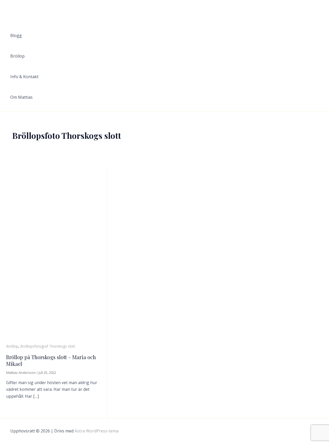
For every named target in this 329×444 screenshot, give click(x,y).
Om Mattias (21, 97)
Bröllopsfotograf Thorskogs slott (47, 346)
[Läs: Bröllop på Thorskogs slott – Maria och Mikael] (53, 255)
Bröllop (17, 56)
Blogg (16, 35)
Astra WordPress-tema (96, 431)
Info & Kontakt (24, 76)
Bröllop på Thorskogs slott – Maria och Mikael (51, 360)
